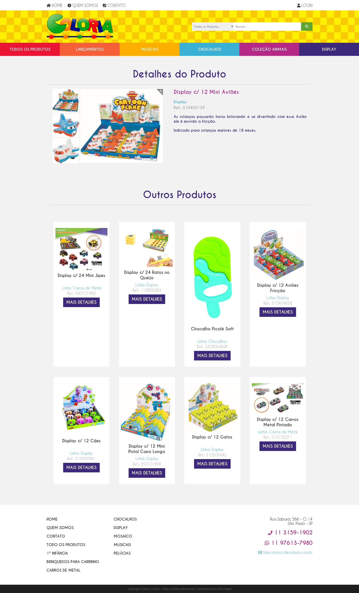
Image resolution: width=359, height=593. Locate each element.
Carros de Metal (63, 570)
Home (52, 519)
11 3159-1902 (292, 532)
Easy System (224, 588)
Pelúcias (122, 553)
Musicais (149, 49)
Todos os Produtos (30, 49)
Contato (56, 536)
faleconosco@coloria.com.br (287, 552)
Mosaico (123, 536)
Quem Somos (60, 527)
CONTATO (116, 5)
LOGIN (306, 5)
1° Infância (57, 553)
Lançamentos (89, 49)
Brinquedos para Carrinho (73, 561)
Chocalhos (209, 49)
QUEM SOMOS (85, 5)
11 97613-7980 (290, 543)
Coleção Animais (269, 49)
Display (329, 49)
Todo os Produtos (66, 544)
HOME (57, 5)
